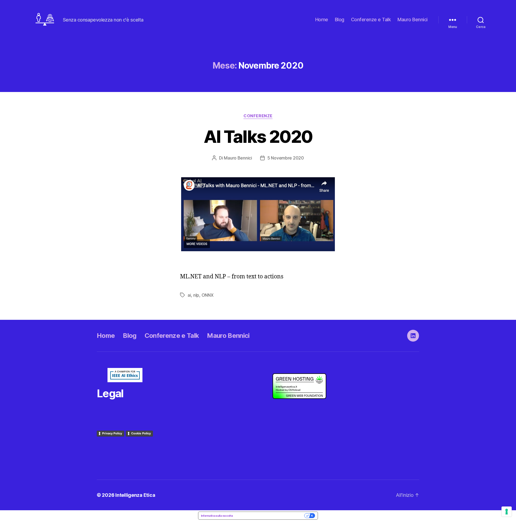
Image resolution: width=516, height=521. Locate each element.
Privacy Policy (112, 433)
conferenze (258, 116)
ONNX (208, 295)
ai (189, 295)
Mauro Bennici (412, 19)
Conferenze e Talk (371, 19)
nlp (196, 295)
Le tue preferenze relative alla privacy (270, 515)
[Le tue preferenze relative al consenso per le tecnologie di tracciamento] (506, 511)
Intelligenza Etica (135, 495)
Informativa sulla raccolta (217, 515)
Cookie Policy (141, 433)
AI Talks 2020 (258, 136)
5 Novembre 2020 (285, 158)
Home (321, 19)
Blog (339, 19)
